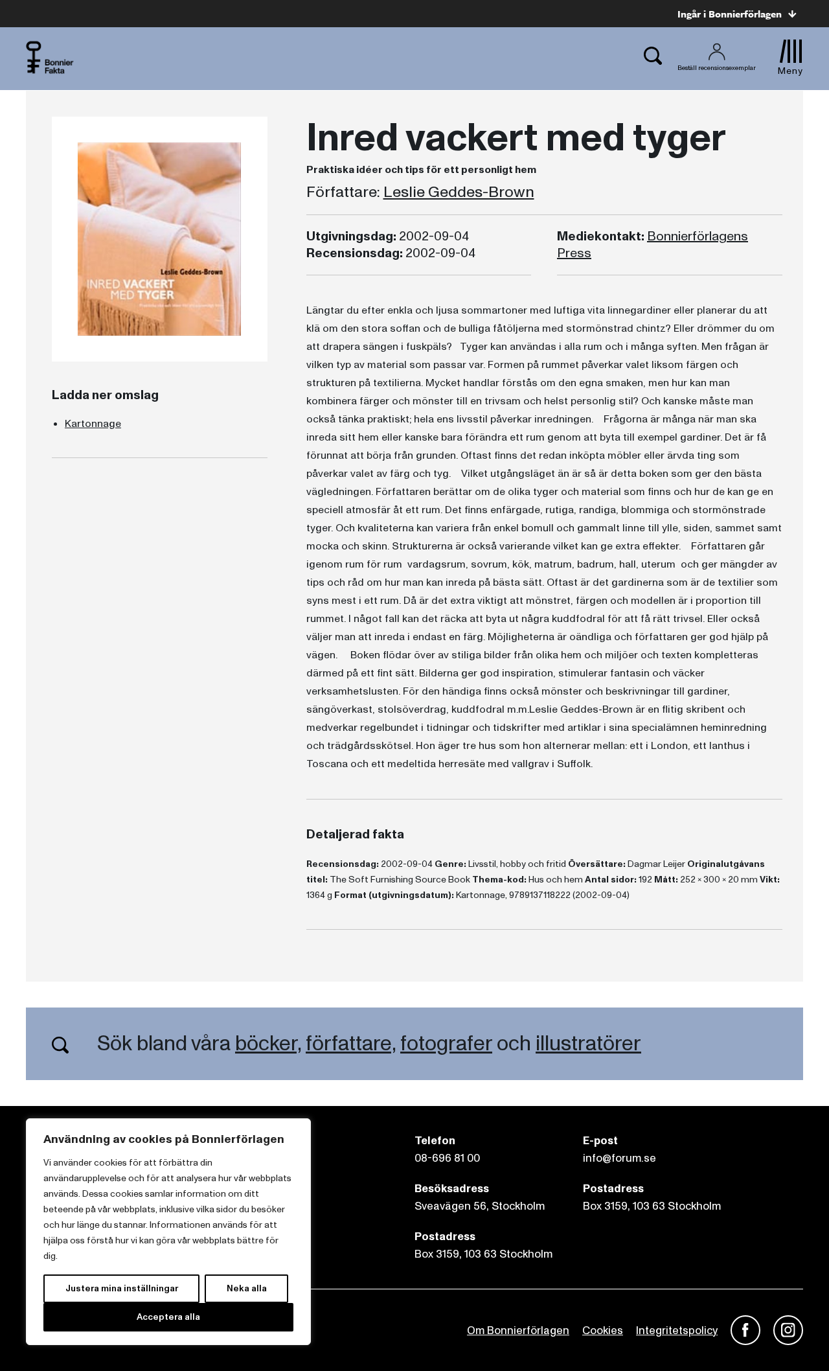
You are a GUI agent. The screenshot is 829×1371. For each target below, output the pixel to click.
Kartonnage (93, 424)
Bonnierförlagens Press (652, 244)
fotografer (446, 1044)
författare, (351, 1044)
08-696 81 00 (447, 1158)
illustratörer (588, 1044)
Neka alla (247, 1288)
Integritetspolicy (677, 1330)
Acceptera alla (168, 1317)
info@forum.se (619, 1158)
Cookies (602, 1330)
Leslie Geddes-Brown (458, 192)
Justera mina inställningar (121, 1288)
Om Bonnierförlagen (518, 1330)
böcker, (268, 1044)
